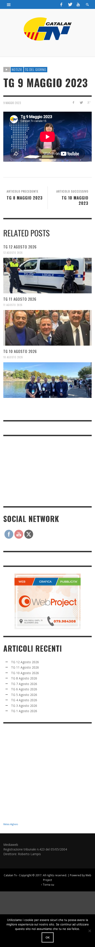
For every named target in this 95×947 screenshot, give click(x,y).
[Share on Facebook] (73, 102)
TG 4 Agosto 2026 (24, 700)
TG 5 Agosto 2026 (24, 695)
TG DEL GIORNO (35, 69)
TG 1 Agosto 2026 (24, 711)
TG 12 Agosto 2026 (20, 247)
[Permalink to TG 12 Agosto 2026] (47, 275)
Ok (48, 937)
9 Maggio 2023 (12, 102)
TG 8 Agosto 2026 (24, 678)
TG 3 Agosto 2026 (24, 705)
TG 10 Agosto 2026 (20, 351)
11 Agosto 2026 (13, 305)
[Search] (8, 4)
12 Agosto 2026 (13, 252)
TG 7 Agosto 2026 (24, 684)
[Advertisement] (36, 470)
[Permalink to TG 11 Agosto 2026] (47, 328)
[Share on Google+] (89, 102)
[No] (89, 931)
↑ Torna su (47, 884)
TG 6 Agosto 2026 (24, 689)
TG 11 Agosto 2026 (19, 299)
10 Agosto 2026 (13, 357)
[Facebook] (61, 4)
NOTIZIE (17, 69)
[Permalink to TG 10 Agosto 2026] (47, 380)
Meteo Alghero (10, 824)
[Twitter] (70, 4)
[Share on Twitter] (81, 102)
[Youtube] (78, 4)
